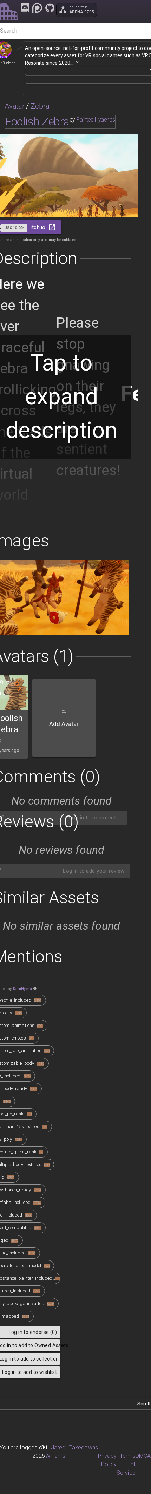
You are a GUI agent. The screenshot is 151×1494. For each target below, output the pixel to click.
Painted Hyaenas (95, 119)
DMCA (143, 1456)
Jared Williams (55, 1451)
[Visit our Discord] (25, 8)
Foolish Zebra (37, 121)
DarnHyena (22, 989)
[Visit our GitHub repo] (50, 8)
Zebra (40, 106)
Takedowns (83, 1447)
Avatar (14, 106)
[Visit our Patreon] (37, 8)
